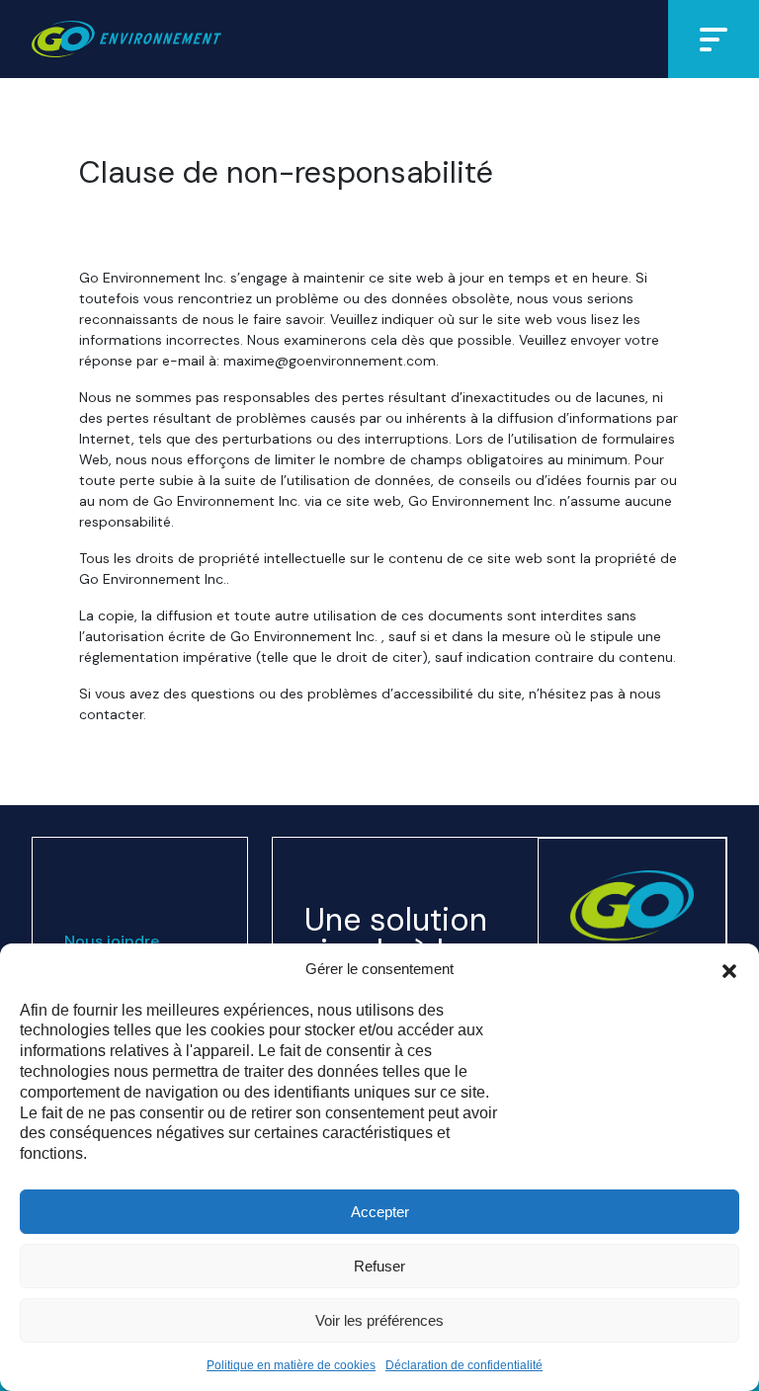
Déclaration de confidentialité (464, 1365)
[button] (729, 969)
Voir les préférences (379, 1320)
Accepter (380, 1211)
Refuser (379, 1266)
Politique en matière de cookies (291, 1365)
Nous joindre (111, 941)
